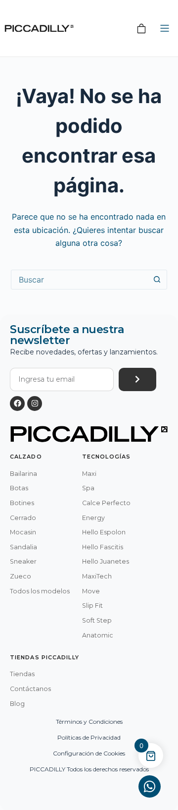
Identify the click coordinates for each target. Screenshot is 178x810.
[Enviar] (137, 379)
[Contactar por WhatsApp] (149, 786)
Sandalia (23, 547)
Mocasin (23, 532)
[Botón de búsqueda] (157, 279)
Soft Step (97, 620)
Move (91, 591)
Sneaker (23, 561)
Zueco (20, 576)
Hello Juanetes (105, 561)
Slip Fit (92, 605)
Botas (19, 488)
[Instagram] (34, 403)
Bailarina (23, 473)
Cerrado (23, 517)
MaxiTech (97, 576)
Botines (22, 503)
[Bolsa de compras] (141, 28)
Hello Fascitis (102, 547)
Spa (88, 488)
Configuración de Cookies (89, 753)
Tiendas (22, 674)
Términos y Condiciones (89, 721)
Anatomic (97, 635)
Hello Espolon (104, 532)
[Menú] (165, 28)
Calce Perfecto (106, 503)
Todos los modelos (40, 591)
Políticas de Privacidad (89, 737)
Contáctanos (30, 689)
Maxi (89, 473)
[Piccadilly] (39, 28)
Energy (93, 517)
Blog (17, 703)
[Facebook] (17, 403)
